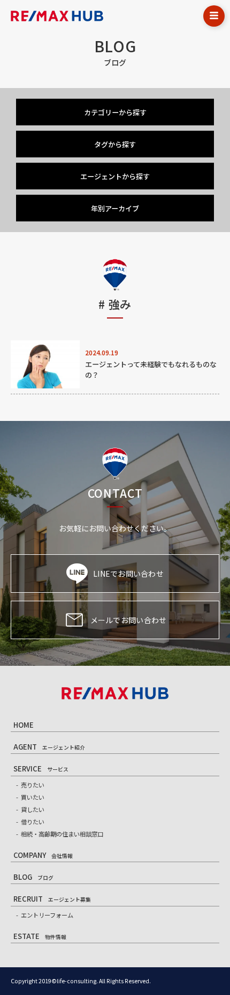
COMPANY (43, 855)
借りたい (32, 821)
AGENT (49, 747)
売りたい (32, 785)
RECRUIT (52, 899)
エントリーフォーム (47, 915)
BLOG (33, 877)
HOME (23, 725)
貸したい (32, 809)
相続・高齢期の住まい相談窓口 (62, 834)
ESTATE (39, 936)
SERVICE (40, 768)
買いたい (32, 797)
